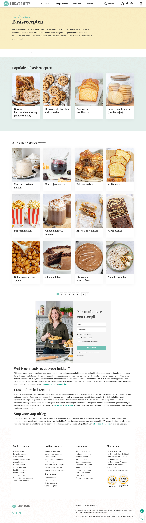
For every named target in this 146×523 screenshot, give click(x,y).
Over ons (77, 4)
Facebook (69, 405)
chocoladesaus (48, 384)
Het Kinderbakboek (114, 459)
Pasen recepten (82, 459)
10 (83, 294)
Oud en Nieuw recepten (85, 478)
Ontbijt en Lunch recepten (54, 465)
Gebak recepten (19, 467)
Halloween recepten (83, 470)
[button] (91, 338)
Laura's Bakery (16, 3)
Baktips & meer (61, 4)
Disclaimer (78, 505)
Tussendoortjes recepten (23, 478)
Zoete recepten (23, 53)
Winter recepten (50, 486)
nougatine (62, 384)
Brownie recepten (20, 454)
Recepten (45, 4)
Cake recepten (19, 457)
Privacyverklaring (91, 505)
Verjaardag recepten (83, 454)
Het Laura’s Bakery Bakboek (118, 454)
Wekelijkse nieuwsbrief (89, 342)
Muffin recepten (19, 473)
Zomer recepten (50, 480)
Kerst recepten (81, 475)
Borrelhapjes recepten (53, 454)
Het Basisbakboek (102, 424)
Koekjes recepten (20, 470)
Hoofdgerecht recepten (53, 459)
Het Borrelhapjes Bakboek (117, 457)
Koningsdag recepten (84, 462)
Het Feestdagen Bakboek (117, 462)
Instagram (57, 405)
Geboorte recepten (83, 451)
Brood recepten (50, 457)
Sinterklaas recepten (83, 473)
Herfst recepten (50, 483)
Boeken (90, 4)
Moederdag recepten (84, 465)
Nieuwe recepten (87, 338)
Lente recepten (50, 478)
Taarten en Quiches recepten (55, 470)
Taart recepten (19, 475)
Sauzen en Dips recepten (54, 467)
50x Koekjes (112, 467)
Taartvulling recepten (21, 481)
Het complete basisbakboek (117, 470)
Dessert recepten (20, 465)
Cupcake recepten (20, 462)
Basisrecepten (18, 451)
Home (14, 53)
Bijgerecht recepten (52, 451)
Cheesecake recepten (21, 459)
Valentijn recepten (83, 457)
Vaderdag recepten (83, 467)
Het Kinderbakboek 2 (115, 465)
